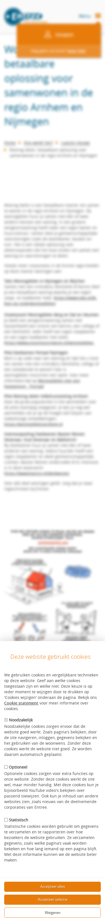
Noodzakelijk (21, 719)
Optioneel (18, 767)
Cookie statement (21, 703)
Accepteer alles (52, 886)
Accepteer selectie (52, 899)
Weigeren (52, 912)
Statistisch (18, 819)
